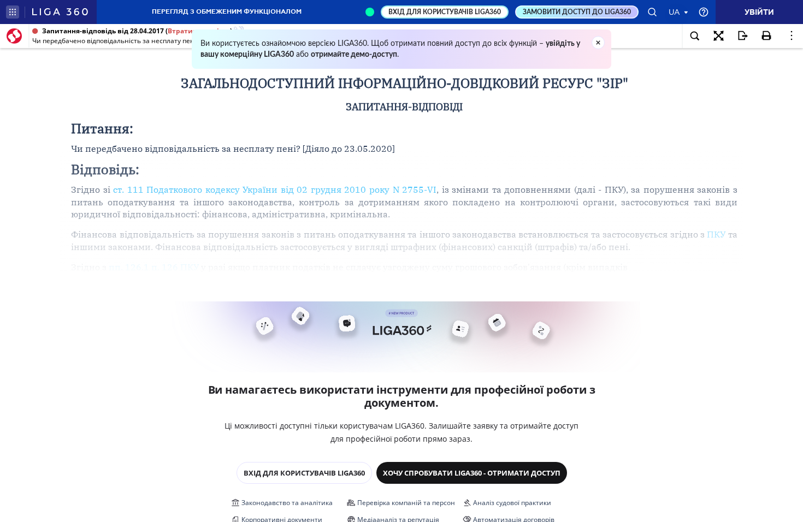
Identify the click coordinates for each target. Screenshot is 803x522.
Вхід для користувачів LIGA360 (304, 473)
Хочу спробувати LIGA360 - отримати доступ (471, 473)
